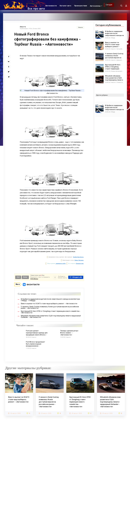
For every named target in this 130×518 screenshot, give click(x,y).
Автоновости (51, 6)
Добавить (62, 277)
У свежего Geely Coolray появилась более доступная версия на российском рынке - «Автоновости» (49, 402)
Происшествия (80, 6)
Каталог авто (65, 6)
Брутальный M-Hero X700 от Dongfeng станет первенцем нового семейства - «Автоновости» (80, 402)
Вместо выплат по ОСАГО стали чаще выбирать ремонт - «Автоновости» (18, 399)
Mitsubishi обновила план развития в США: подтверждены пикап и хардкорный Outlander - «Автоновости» (110, 402)
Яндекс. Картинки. (79, 260)
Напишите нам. (80, 263)
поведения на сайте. (61, 263)
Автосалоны (95, 6)
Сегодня (109, 5)
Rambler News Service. (78, 257)
